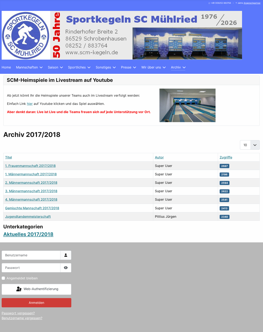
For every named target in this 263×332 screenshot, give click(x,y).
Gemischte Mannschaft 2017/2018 (32, 208)
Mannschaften (27, 67)
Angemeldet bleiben (22, 278)
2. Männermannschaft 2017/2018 (31, 182)
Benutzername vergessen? (22, 318)
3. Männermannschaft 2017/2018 (31, 191)
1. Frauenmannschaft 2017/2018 (30, 166)
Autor (159, 157)
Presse (126, 67)
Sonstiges (103, 67)
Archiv (176, 67)
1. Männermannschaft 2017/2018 (31, 174)
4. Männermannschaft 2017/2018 (31, 199)
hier (30, 104)
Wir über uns (151, 67)
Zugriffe (226, 157)
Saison (53, 67)
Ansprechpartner (252, 3)
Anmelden (36, 303)
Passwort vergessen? (18, 313)
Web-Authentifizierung (40, 289)
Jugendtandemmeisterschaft (28, 216)
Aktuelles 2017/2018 (28, 234)
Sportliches (77, 67)
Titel (8, 157)
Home (6, 67)
